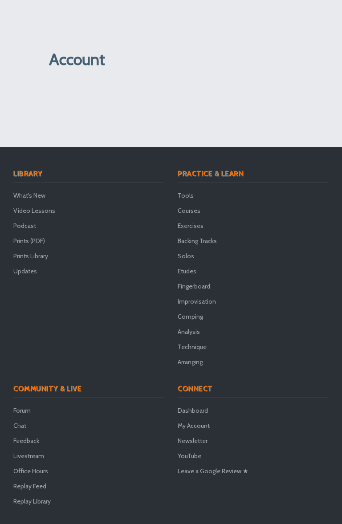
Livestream (28, 456)
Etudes (187, 271)
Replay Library (32, 501)
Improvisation (197, 301)
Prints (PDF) (29, 241)
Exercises (191, 226)
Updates (25, 271)
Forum (22, 410)
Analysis (189, 332)
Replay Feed (29, 486)
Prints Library (30, 256)
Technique (192, 347)
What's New (29, 195)
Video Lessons (34, 211)
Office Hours (30, 471)
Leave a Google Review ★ (213, 471)
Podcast (24, 226)
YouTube (189, 456)
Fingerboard (194, 286)
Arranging (190, 362)
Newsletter (193, 441)
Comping (190, 317)
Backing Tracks (197, 241)
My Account (194, 426)
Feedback (26, 441)
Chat (19, 426)
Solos (186, 256)
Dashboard (193, 410)
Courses (189, 211)
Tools (186, 195)
